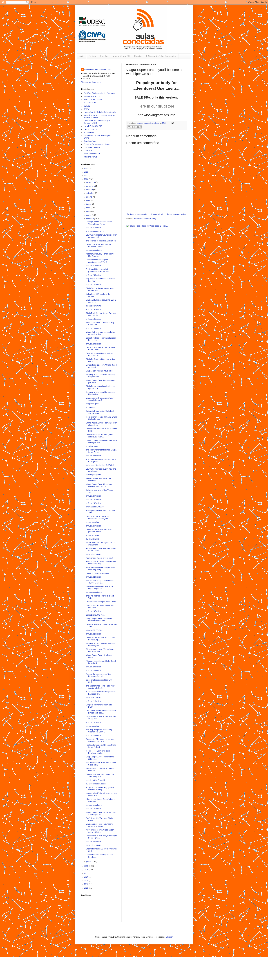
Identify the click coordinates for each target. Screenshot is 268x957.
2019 (86, 866)
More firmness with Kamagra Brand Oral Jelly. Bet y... (101, 568)
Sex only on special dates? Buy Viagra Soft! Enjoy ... (99, 731)
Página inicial (157, 214)
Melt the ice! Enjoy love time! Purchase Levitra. (98, 752)
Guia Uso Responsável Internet (97, 144)
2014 (86, 881)
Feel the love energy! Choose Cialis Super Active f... (101, 746)
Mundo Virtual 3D (121, 56)
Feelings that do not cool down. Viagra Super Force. (99, 223)
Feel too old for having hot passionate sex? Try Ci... (97, 261)
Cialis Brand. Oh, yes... (95, 615)
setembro (90, 193)
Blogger (169, 937)
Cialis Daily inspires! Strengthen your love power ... (99, 435)
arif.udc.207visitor (93, 611)
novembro (90, 186)
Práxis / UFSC (89, 132)
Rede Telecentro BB (92, 154)
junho (89, 204)
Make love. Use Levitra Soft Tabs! (100, 465)
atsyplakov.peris (92, 404)
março (89, 215)
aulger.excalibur (92, 522)
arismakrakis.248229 (95, 507)
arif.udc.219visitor (93, 228)
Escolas (104, 56)
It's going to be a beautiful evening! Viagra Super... (100, 376)
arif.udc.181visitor (93, 285)
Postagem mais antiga (176, 214)
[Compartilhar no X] (134, 126)
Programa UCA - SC (92, 96)
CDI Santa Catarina (92, 147)
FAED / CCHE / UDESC (93, 100)
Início (81, 56)
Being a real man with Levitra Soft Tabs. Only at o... (100, 775)
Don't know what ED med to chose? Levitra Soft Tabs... (101, 712)
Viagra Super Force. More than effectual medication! (99, 485)
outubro (89, 190)
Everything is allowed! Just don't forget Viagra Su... (99, 587)
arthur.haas (90, 407)
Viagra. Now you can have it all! (99, 371)
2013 (86, 884)
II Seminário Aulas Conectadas (161, 56)
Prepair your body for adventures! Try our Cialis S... (100, 581)
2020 (86, 179)
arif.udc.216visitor (93, 266)
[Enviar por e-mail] (128, 126)
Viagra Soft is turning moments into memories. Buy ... (100, 333)
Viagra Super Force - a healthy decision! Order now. (99, 619)
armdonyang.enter (93, 475)
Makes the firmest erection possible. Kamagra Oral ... (101, 693)
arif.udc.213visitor (93, 701)
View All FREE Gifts (94, 630)
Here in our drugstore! (156, 106)
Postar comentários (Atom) (145, 219)
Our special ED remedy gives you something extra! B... (100, 740)
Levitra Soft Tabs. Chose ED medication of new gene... (98, 517)
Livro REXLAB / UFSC (93, 126)
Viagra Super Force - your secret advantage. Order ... (99, 825)
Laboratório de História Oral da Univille (100, 112)
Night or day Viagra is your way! (99, 558)
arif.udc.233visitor (93, 275)
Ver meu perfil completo (91, 82)
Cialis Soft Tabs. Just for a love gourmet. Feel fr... (99, 530)
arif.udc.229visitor (93, 577)
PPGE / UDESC (90, 103)
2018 (86, 870)
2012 (86, 888)
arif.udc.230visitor (93, 842)
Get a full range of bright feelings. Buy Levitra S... (100, 354)
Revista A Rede (90, 141)
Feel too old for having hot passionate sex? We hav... (98, 270)
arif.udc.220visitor (93, 634)
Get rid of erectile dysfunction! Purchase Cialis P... (98, 245)
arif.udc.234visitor (93, 344)
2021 (86, 175)
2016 (86, 877)
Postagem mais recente (137, 214)
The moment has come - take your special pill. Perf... (100, 687)
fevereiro (90, 219)
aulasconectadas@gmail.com (97, 69)
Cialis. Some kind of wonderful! (99, 573)
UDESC (87, 106)
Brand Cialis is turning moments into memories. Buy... (101, 563)
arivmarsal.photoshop (95, 231)
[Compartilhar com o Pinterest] (140, 126)
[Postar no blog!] (131, 126)
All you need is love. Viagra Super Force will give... (100, 650)
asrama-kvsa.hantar (94, 250)
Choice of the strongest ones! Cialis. (101, 602)
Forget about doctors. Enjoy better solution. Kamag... (100, 788)
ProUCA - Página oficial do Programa (99, 93)
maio (88, 208)
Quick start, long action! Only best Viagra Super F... (100, 412)
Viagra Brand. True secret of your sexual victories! (100, 399)
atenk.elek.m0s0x (93, 306)
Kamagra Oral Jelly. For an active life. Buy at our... (100, 255)
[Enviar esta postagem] (172, 123)
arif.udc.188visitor (93, 328)
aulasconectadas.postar (96, 784)
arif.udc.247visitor (93, 496)
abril (88, 211)
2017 (86, 873)
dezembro (90, 182)
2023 (86, 168)
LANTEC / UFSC (91, 129)
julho (88, 200)
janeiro (89, 861)
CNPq (86, 109)
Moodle (138, 56)
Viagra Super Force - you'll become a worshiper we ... (101, 813)
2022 (86, 172)
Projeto (92, 56)
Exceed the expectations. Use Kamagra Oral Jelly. (98, 675)
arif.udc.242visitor (93, 503)
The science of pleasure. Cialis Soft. (101, 241)
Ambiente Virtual (91, 157)
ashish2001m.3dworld (95, 780)
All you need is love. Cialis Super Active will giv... (100, 831)
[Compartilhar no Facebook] (137, 126)
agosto (89, 197)
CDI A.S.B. (88, 150)
